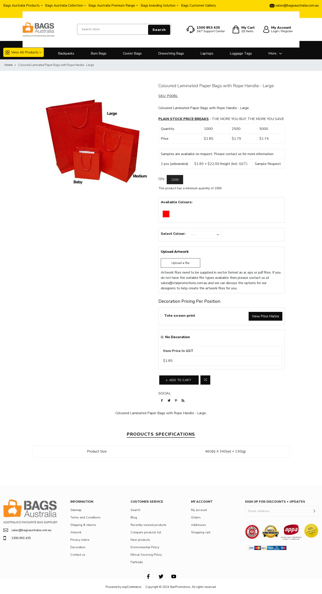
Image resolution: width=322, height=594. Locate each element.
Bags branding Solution (158, 5)
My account (199, 510)
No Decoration (177, 337)
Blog (134, 517)
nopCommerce (131, 587)
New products (140, 540)
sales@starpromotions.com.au (184, 283)
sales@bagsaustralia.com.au (31, 530)
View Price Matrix (265, 316)
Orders (196, 517)
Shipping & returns (83, 525)
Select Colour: (173, 233)
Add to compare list (205, 380)
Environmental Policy (145, 547)
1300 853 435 (21, 538)
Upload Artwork (175, 251)
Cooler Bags (132, 53)
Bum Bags (98, 53)
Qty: (161, 178)
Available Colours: (176, 202)
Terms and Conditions (85, 517)
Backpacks (66, 53)
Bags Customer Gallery (198, 5)
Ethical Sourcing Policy (146, 555)
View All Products (24, 52)
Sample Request (268, 163)
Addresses (198, 525)
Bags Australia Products (21, 5)
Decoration (77, 547)
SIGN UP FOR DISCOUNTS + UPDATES (275, 502)
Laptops (206, 53)
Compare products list (146, 532)
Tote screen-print (179, 315)
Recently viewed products (148, 525)
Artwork (75, 532)
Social (164, 393)
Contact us (77, 555)
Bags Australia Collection (64, 5)
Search (159, 29)
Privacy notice (79, 540)
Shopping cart (200, 532)
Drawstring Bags (171, 53)
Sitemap (75, 510)
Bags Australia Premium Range (111, 5)
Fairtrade (137, 562)
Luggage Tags (241, 53)
